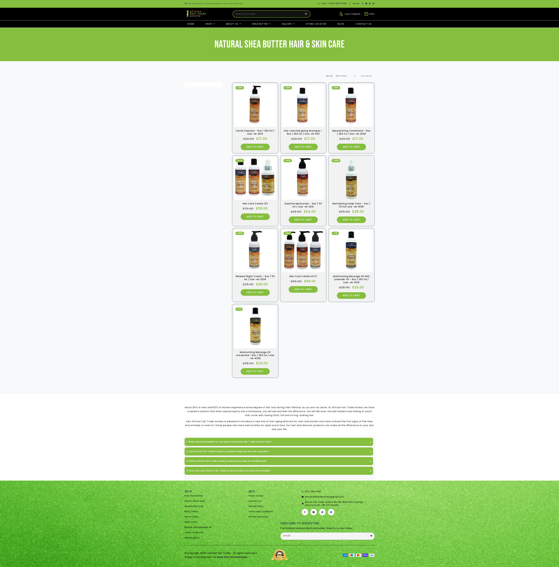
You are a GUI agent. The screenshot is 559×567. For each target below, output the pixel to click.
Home (190, 23)
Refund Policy (256, 506)
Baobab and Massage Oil (198, 527)
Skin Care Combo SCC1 (303, 276)
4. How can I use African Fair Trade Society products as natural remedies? (228, 470)
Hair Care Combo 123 (255, 203)
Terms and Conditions (261, 511)
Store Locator (316, 23)
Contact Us (364, 23)
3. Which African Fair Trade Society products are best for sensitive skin (226, 461)
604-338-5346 (313, 491)
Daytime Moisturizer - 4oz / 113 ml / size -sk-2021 (303, 205)
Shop (209, 23)
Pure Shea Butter (194, 495)
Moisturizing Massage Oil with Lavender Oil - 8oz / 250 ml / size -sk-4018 (351, 279)
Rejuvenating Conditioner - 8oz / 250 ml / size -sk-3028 (351, 132)
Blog (341, 23)
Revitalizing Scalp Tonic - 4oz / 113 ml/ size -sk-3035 (351, 205)
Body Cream (191, 511)
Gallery (287, 23)
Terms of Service (194, 532)
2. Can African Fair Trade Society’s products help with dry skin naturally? (227, 451)
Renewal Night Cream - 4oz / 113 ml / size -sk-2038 (255, 278)
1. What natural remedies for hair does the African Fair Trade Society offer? (229, 441)
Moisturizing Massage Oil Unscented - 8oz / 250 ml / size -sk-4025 (255, 355)
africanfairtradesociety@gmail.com (324, 496)
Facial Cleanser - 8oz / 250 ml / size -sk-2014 (255, 132)
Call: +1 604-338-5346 (334, 3)
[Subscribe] (371, 536)
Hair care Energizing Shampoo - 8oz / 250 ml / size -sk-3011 (303, 132)
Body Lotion (191, 522)
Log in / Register (352, 14)
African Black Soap (195, 501)
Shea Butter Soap (194, 506)
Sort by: (329, 75)
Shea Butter (260, 23)
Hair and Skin (192, 516)
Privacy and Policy (258, 516)
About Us (232, 23)
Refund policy (192, 537)
